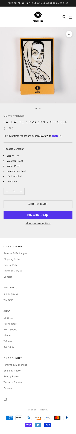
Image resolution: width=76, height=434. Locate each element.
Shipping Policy (12, 259)
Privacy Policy (11, 265)
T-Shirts (8, 341)
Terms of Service (13, 271)
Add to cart (38, 204)
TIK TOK (8, 300)
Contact (8, 276)
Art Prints (9, 347)
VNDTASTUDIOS (14, 116)
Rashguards (10, 323)
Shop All (8, 318)
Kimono (8, 335)
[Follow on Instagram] (5, 399)
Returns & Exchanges (15, 253)
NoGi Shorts (10, 329)
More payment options (38, 223)
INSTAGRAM (11, 294)
